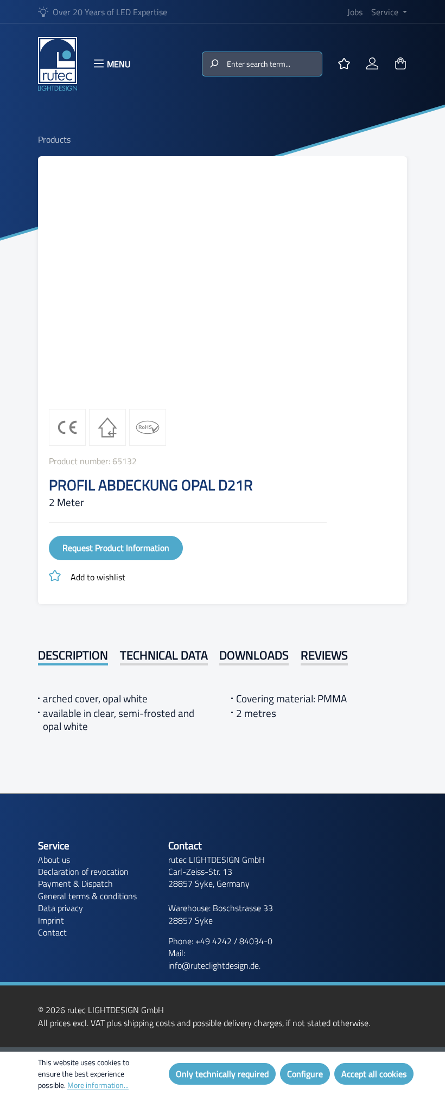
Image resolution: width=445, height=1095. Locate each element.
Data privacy (60, 907)
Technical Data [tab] (164, 655)
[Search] (213, 64)
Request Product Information (115, 547)
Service (53, 845)
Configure (305, 1073)
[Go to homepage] (57, 64)
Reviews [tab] (324, 655)
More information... (98, 1085)
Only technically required (222, 1073)
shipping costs (149, 1022)
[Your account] (372, 64)
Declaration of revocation (83, 871)
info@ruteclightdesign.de (213, 965)
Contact (52, 932)
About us (54, 859)
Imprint (51, 920)
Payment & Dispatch (75, 883)
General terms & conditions (87, 895)
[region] (222, 283)
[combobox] (273, 64)
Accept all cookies (373, 1073)
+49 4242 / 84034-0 (233, 940)
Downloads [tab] (254, 655)
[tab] (73, 656)
